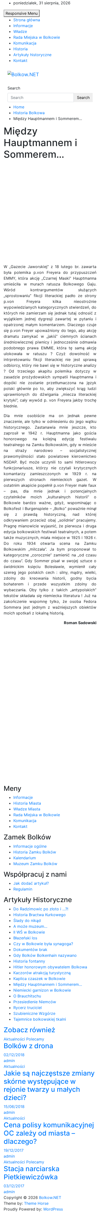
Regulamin (22, 889)
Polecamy (35, 1039)
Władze (20, 31)
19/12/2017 (14, 1150)
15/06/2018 (14, 1106)
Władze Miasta (26, 809)
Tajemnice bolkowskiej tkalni (39, 1019)
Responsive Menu (22, 13)
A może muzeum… (30, 926)
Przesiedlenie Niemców (34, 1001)
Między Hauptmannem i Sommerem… (47, 984)
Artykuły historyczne (32, 54)
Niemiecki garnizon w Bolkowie (42, 990)
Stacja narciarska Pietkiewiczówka (31, 1173)
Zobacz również (29, 1030)
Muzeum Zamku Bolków (35, 863)
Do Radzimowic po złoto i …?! (40, 908)
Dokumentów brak (30, 949)
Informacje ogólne (30, 846)
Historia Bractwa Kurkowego (39, 914)
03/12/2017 (14, 1185)
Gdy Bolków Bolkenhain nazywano (45, 955)
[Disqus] (50, 689)
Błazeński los (25, 937)
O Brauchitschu (27, 996)
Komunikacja (24, 43)
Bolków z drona (28, 1046)
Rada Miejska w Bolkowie (36, 37)
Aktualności (14, 1039)
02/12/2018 (14, 1054)
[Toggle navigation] (11, 83)
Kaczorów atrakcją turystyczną (42, 972)
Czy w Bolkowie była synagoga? (43, 943)
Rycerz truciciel (27, 1007)
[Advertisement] (50, 212)
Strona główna (26, 19)
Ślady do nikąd (27, 920)
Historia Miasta (27, 803)
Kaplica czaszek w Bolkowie (39, 978)
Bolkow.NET (50, 1197)
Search (14, 88)
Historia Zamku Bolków (34, 852)
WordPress (53, 1209)
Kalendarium (24, 857)
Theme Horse (36, 1203)
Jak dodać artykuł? (31, 883)
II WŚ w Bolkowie (29, 932)
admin (9, 1060)
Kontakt (20, 60)
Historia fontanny (29, 961)
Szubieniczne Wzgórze (34, 1013)
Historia (20, 48)
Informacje (23, 25)
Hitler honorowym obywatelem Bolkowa (50, 967)
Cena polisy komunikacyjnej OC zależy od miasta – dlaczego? (49, 1133)
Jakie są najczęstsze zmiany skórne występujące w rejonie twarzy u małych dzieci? (49, 1085)
